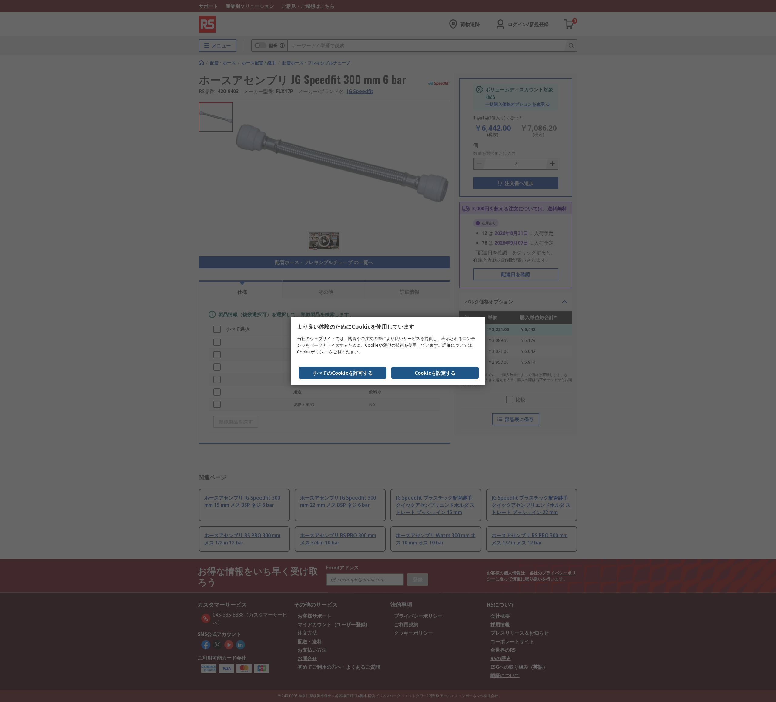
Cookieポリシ (310, 352)
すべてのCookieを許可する (343, 372)
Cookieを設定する (435, 372)
